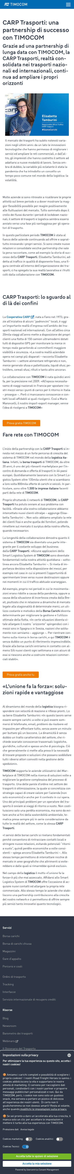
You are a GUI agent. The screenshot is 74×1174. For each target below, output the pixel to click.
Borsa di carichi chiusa (17, 943)
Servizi (7, 928)
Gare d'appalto (12, 959)
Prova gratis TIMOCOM (21, 423)
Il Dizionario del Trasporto (19, 1048)
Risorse (7, 1010)
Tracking (8, 984)
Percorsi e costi (12, 966)
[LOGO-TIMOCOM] (15, 4)
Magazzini (9, 951)
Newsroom (9, 1026)
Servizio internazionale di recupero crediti (29, 999)
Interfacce (9, 992)
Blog (5, 1018)
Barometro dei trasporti (18, 1033)
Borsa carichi (11, 936)
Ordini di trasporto (14, 976)
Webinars (9, 1041)
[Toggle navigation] (68, 4)
